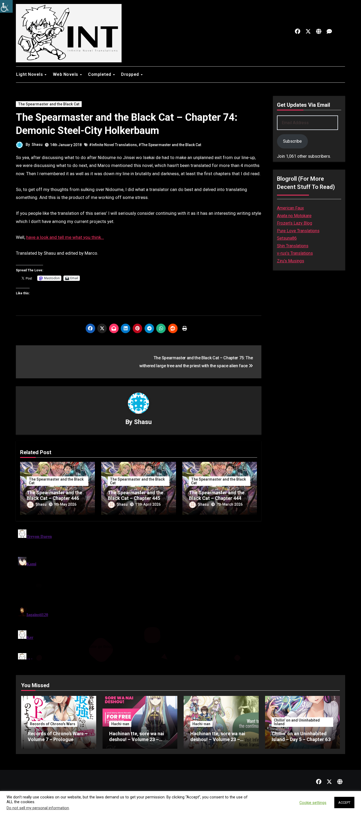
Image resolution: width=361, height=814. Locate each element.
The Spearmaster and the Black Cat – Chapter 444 (216, 495)
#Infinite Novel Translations (113, 145)
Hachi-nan (120, 724)
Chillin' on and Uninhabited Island (297, 722)
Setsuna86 (287, 238)
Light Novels (30, 74)
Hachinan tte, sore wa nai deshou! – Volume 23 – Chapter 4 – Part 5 (136, 739)
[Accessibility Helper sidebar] (6, 6)
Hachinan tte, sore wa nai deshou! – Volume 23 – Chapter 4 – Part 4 (217, 739)
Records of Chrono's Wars (52, 724)
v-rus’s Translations (295, 253)
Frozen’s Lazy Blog (294, 223)
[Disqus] (138, 593)
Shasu (37, 144)
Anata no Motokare (294, 215)
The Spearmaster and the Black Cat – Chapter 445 (135, 495)
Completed (100, 74)
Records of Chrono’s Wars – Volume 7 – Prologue (57, 736)
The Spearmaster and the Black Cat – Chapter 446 (54, 495)
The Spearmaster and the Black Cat (49, 104)
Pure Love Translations (298, 230)
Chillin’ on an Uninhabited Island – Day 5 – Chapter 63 (301, 736)
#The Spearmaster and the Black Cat (169, 145)
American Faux (290, 208)
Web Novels (66, 74)
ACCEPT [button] (344, 802)
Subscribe (292, 141)
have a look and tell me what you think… (65, 237)
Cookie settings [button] (312, 802)
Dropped (130, 74)
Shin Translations (292, 245)
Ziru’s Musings (290, 260)
